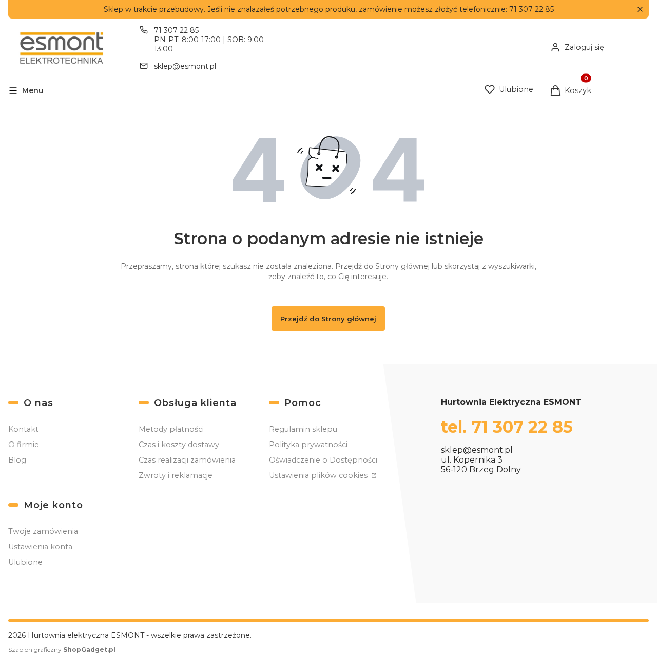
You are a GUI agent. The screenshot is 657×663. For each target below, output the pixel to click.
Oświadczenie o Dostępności (323, 460)
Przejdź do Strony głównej (328, 319)
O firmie (23, 444)
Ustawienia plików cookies (319, 475)
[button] (640, 9)
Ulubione (25, 562)
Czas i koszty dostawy (179, 444)
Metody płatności (171, 429)
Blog (17, 460)
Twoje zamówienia (43, 531)
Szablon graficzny (61, 649)
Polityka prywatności (308, 444)
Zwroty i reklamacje (175, 475)
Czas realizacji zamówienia (187, 460)
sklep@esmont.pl (185, 66)
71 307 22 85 (176, 30)
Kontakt (23, 429)
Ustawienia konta (40, 546)
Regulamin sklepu (303, 429)
